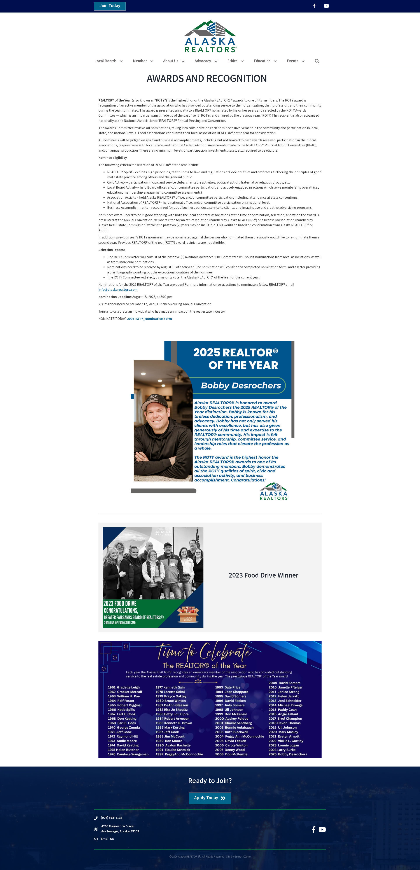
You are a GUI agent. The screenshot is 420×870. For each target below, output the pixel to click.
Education (262, 61)
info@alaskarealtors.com (118, 289)
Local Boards (106, 61)
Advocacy (203, 61)
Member (140, 61)
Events (292, 61)
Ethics (233, 61)
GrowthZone (242, 857)
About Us (170, 61)
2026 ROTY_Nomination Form (149, 319)
